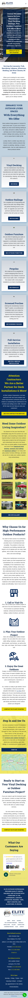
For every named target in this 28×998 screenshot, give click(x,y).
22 (9, 880)
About (8, 920)
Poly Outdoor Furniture (11, 922)
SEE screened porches (14, 324)
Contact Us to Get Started (14, 51)
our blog (19, 691)
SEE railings (14, 218)
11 (17, 878)
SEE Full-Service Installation (14, 362)
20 (6, 880)
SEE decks (14, 184)
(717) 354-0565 (15, 949)
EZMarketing (14, 996)
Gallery (14, 924)
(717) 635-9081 (15, 969)
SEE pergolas (14, 287)
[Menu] (25, 3)
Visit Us (14, 749)
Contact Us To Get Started (14, 709)
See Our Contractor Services (14, 413)
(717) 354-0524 (16, 947)
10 (16, 878)
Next (26, 867)
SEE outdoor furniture (14, 253)
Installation (7, 924)
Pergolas (21, 922)
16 (24, 878)
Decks (13, 920)
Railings (19, 920)
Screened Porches (9, 926)
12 (19, 878)
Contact (22, 926)
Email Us (14, 952)
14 (21, 878)
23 (10, 880)
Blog (16, 926)
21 (7, 880)
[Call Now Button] (25, 995)
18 (3, 880)
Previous (1, 867)
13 (20, 878)
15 (23, 878)
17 (26, 878)
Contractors (21, 924)
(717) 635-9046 (16, 967)
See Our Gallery (14, 515)
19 (4, 880)
